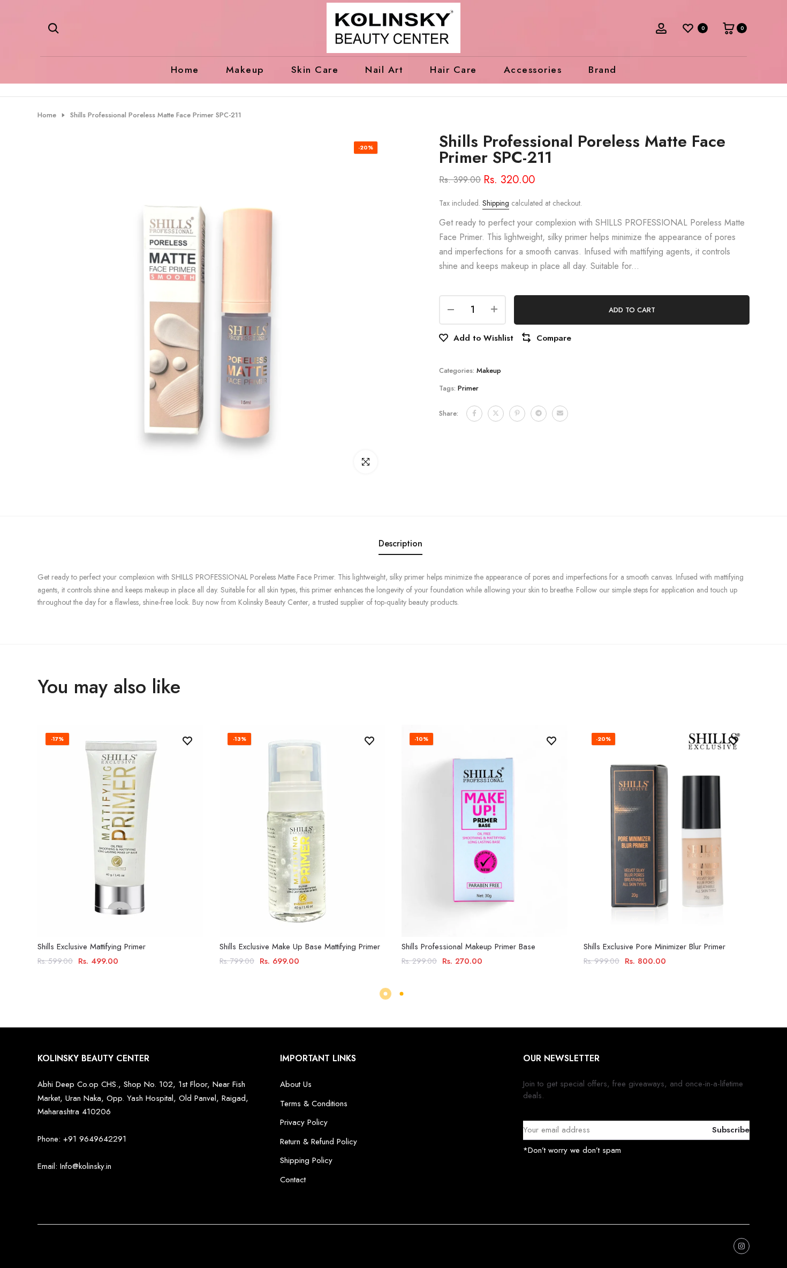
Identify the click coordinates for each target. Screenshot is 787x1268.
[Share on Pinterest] (517, 413)
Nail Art (384, 70)
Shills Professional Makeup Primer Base (468, 946)
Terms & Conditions (313, 1103)
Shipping (495, 203)
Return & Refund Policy (318, 1141)
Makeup (245, 70)
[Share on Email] (560, 413)
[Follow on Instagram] (741, 1246)
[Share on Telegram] (539, 413)
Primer (468, 387)
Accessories (533, 70)
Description (400, 543)
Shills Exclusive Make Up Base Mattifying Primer (300, 946)
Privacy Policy (304, 1122)
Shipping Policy (306, 1160)
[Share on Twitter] (496, 413)
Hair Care (453, 70)
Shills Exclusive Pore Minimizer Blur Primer (654, 946)
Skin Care (315, 70)
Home (185, 70)
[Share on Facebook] (474, 413)
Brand (602, 70)
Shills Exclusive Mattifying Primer (91, 946)
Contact (293, 1180)
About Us (296, 1084)
